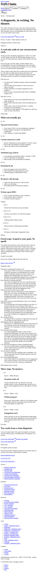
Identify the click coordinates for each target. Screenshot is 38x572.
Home (2, 8)
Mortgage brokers (9, 491)
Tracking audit (8, 470)
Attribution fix (8, 469)
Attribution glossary (9, 515)
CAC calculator (8, 505)
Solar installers (8, 494)
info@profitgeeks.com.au (8, 455)
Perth (5, 538)
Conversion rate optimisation (12, 472)
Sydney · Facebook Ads (11, 532)
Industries (23, 8)
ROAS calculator (9, 503)
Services (7, 8)
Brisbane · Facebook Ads (11, 533)
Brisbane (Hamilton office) (11, 535)
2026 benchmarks (9, 516)
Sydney (6, 524)
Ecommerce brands (9, 489)
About (2, 10)
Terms (6, 566)
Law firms (7, 486)
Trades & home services (11, 484)
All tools (6, 500)
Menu (5, 12)
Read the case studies (22, 439)
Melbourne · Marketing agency (13, 529)
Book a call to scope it (7, 263)
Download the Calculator (11, 518)
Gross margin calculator (10, 508)
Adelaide (6, 542)
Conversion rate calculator (11, 502)
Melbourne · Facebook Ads (12, 530)
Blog (5, 10)
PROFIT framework (10, 467)
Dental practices (8, 488)
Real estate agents (9, 493)
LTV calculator (8, 507)
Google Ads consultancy (11, 474)
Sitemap (6, 568)
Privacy (6, 565)
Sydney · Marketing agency (12, 525)
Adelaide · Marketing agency (12, 543)
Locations (15, 8)
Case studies (7, 551)
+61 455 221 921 (5, 458)
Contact (9, 10)
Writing (6, 552)
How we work (20, 36)
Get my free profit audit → (8, 461)
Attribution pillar (9, 510)
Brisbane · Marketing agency (12, 537)
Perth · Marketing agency (11, 540)
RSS (5, 569)
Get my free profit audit (7, 36)
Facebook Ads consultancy (11, 475)
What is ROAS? (8, 511)
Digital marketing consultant (12, 478)
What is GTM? (8, 513)
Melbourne (7, 527)
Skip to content (5, 1)
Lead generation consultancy (12, 477)
